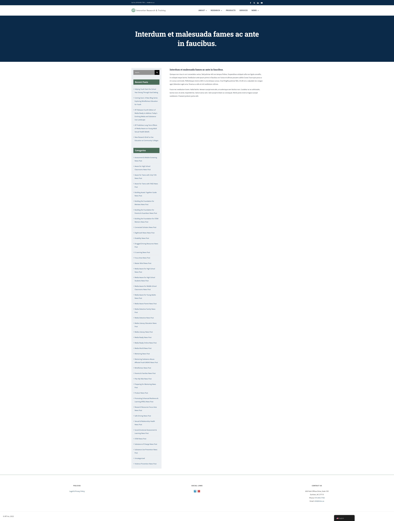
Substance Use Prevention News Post (146, 451)
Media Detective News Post (144, 318)
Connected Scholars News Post (145, 227)
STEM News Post (140, 439)
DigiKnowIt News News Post (144, 233)
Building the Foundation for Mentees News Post (144, 202)
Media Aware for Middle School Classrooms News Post (146, 287)
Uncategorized (140, 458)
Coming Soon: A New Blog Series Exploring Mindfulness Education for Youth (146, 101)
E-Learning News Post (142, 252)
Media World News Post (143, 348)
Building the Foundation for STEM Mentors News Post (146, 220)
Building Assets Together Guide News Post (146, 194)
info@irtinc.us (150, 2)
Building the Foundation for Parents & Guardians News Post (146, 211)
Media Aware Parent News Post (146, 304)
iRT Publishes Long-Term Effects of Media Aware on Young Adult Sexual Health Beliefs (146, 128)
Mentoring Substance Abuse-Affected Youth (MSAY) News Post (146, 360)
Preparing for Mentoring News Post (145, 385)
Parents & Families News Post (145, 373)
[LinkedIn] (195, 491)
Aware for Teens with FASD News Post (146, 185)
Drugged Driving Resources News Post (146, 245)
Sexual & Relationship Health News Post (145, 423)
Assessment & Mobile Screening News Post (146, 159)
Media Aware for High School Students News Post (145, 279)
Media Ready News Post (143, 337)
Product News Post (141, 393)
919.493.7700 (320, 498)
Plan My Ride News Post (143, 379)
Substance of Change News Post (146, 444)
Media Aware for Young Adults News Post (145, 296)
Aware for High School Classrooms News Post (143, 168)
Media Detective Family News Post (145, 310)
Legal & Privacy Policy (77, 491)
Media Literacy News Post (144, 332)
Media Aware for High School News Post (145, 270)
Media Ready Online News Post (146, 343)
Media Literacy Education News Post (146, 324)
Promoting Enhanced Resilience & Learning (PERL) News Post (146, 400)
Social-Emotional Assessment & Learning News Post (146, 431)
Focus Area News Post (142, 258)
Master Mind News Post (143, 263)
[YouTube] (199, 491)
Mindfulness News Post (143, 368)
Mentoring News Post (142, 354)
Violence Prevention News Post (145, 464)
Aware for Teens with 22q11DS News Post (145, 176)
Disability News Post (142, 238)
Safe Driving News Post (143, 416)
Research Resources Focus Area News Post (146, 408)
